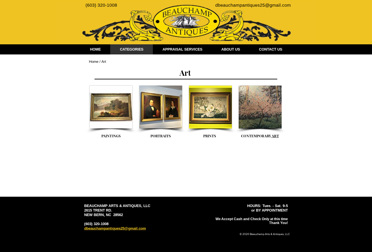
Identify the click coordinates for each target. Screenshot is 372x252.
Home (93, 62)
